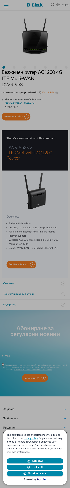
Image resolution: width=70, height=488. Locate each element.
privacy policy (31, 438)
